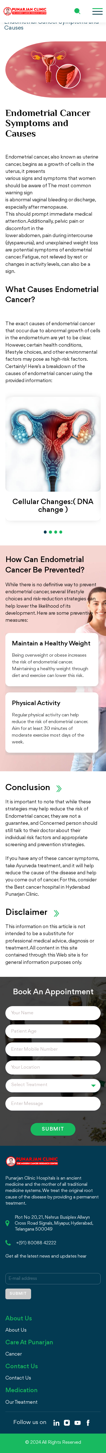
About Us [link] (16, 1330)
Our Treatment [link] (21, 1402)
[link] (56, 1422)
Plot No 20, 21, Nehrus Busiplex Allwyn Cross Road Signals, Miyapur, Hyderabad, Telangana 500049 (54, 1223)
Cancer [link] (13, 1354)
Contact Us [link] (18, 1378)
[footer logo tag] (32, 1160)
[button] (45, 532)
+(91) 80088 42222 (36, 1243)
